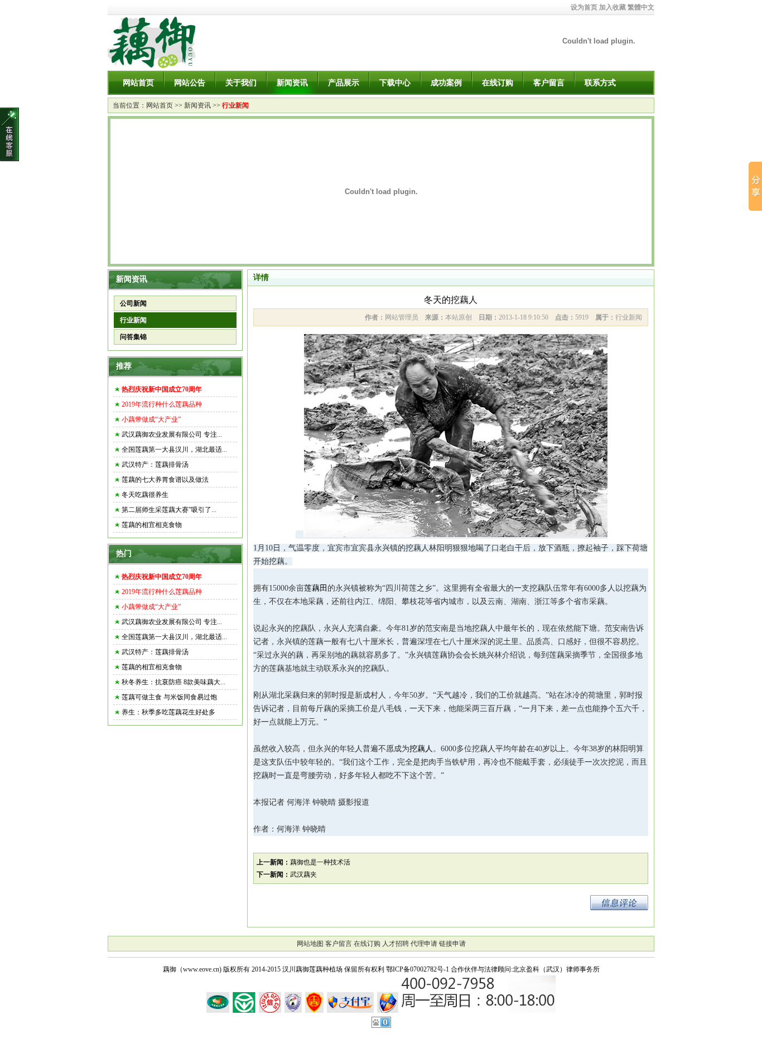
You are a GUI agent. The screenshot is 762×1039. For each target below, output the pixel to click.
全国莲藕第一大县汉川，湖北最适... (174, 449)
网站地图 (310, 944)
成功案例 (446, 83)
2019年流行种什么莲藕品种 (162, 404)
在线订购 (497, 83)
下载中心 (395, 83)
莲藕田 (315, 588)
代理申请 (424, 944)
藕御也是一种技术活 (320, 862)
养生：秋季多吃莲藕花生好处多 (168, 712)
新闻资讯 (292, 83)
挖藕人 (421, 749)
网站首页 (138, 83)
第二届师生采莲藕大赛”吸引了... (169, 510)
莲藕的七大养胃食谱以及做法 (165, 480)
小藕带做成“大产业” (151, 419)
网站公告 (189, 83)
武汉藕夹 (303, 874)
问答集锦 (133, 337)
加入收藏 (612, 7)
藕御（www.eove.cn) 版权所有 (206, 969)
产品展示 (343, 83)
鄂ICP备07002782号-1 (417, 969)
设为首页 (584, 7)
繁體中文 (641, 7)
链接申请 (452, 944)
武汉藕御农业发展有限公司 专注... (172, 434)
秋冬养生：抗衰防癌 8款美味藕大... (173, 682)
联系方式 (600, 83)
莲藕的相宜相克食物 (152, 525)
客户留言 (549, 83)
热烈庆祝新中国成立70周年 (162, 389)
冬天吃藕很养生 (145, 495)
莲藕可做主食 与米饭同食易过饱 (169, 697)
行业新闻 (235, 105)
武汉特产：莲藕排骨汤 (155, 464)
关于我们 (241, 83)
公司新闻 (133, 303)
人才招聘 (395, 944)
